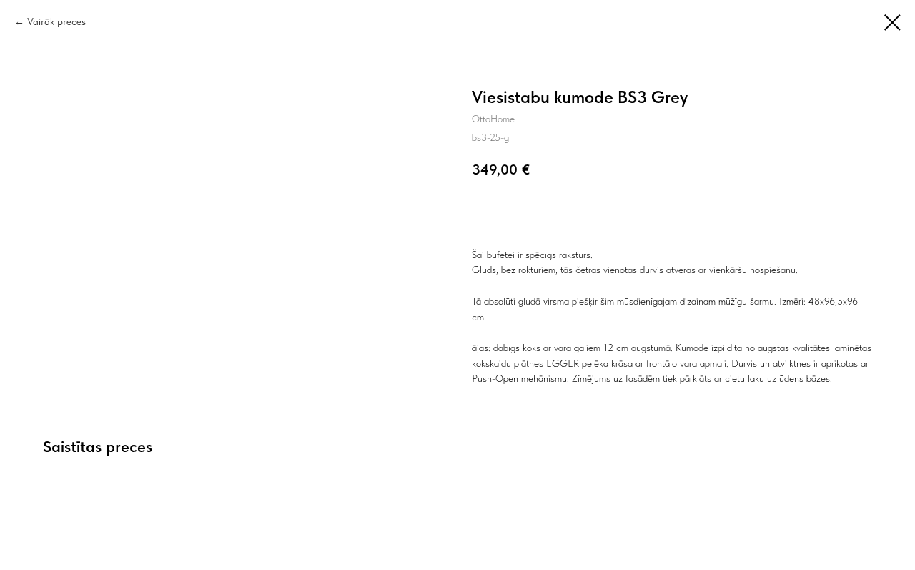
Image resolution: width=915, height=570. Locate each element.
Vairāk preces (56, 21)
